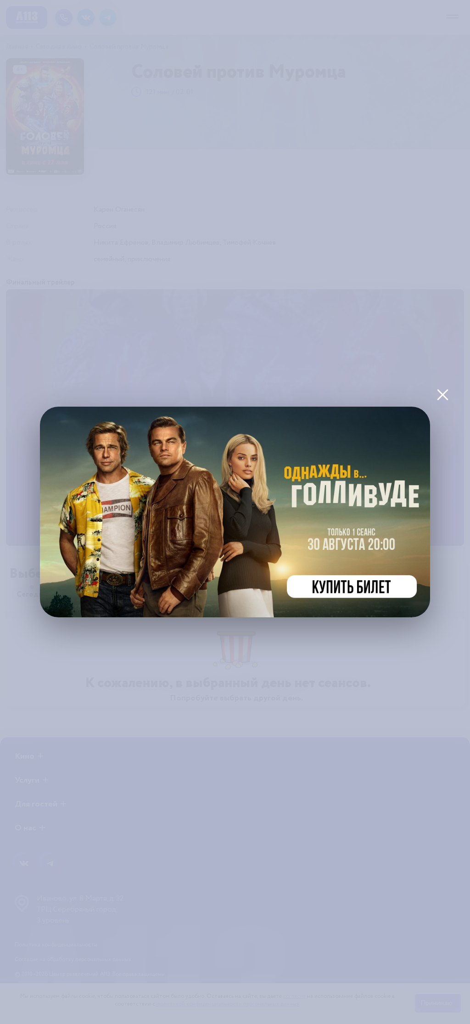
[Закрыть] (442, 394)
